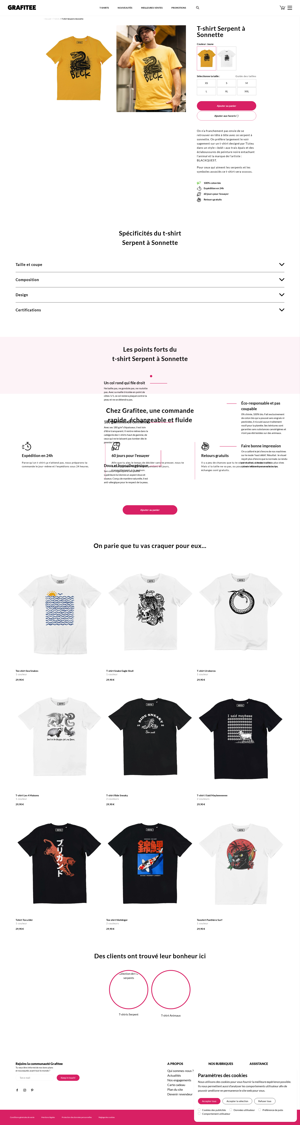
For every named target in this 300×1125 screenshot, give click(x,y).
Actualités (174, 1075)
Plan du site (175, 1089)
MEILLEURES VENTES (152, 7)
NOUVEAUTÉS (125, 7)
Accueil (48, 19)
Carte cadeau (176, 1085)
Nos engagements (179, 1080)
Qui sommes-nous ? (180, 1071)
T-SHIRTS (104, 7)
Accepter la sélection (237, 1101)
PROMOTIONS (178, 7)
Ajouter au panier (226, 105)
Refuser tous (264, 1101)
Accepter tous (209, 1101)
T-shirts (56, 19)
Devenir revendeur (180, 1094)
